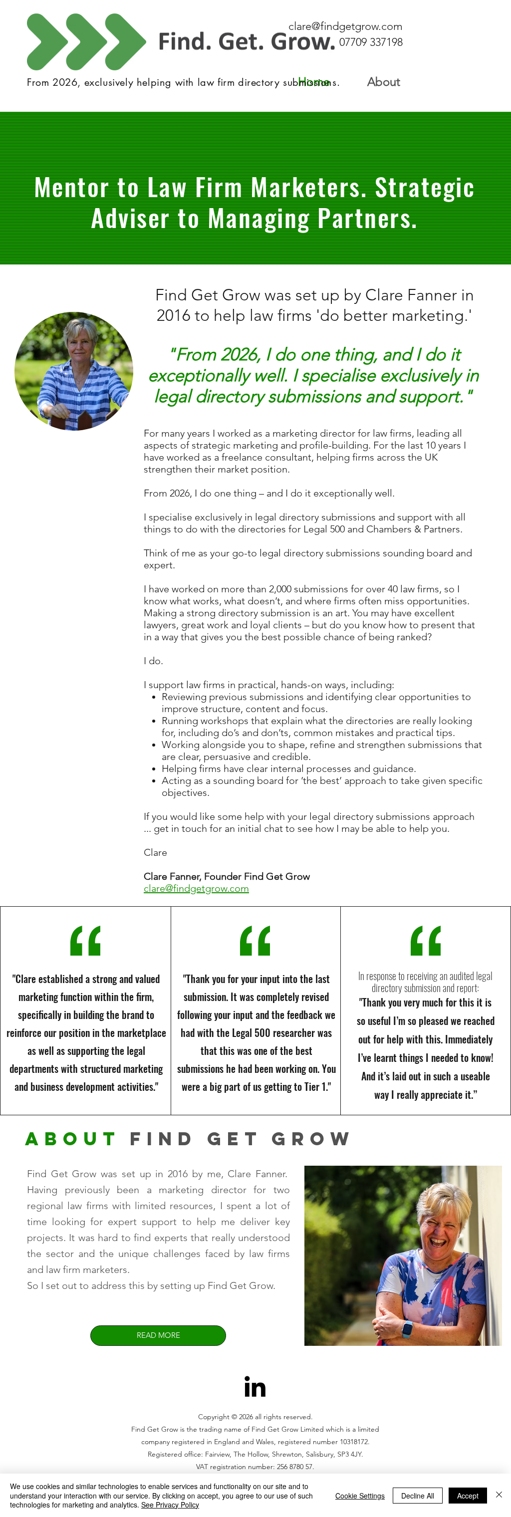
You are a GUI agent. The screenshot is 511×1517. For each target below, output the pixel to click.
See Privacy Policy (170, 1505)
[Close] (499, 1495)
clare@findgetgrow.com (345, 26)
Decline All (417, 1496)
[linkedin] (255, 1386)
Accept (468, 1496)
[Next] (451, 188)
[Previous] (60, 188)
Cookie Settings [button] (360, 1496)
